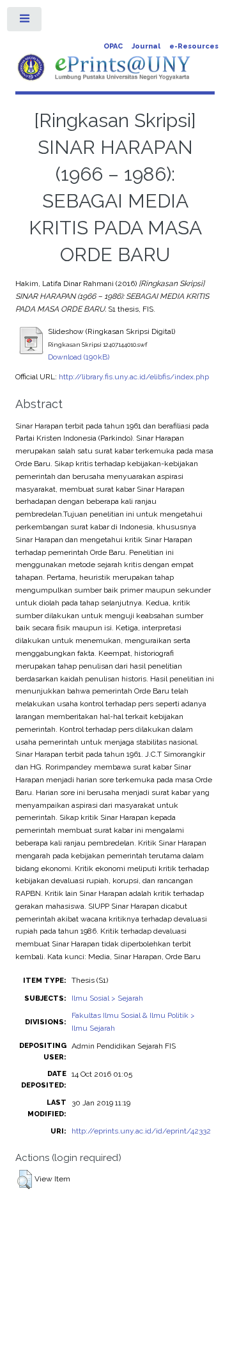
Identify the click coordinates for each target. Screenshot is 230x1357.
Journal (146, 46)
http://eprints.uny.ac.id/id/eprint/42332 (141, 1130)
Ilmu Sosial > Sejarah (107, 998)
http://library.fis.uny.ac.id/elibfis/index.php (134, 376)
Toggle (25, 21)
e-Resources (193, 46)
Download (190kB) (78, 357)
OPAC (113, 46)
